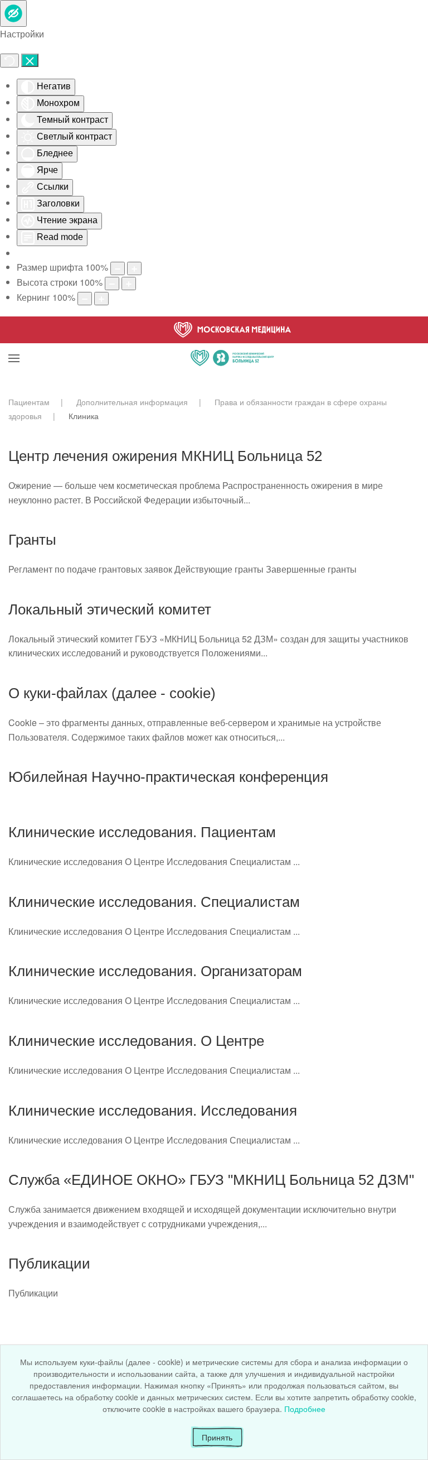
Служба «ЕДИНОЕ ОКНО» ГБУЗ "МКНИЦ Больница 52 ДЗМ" (211, 1179)
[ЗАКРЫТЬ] (29, 60)
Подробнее (304, 1408)
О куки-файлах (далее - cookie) (112, 693)
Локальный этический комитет (109, 609)
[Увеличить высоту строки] (128, 283)
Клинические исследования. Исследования (152, 1110)
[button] (14, 344)
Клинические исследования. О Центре (136, 1040)
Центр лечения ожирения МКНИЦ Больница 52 (165, 456)
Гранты (32, 539)
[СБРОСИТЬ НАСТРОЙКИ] (9, 61)
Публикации (49, 1263)
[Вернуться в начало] (232, 344)
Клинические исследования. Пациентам (142, 832)
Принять (217, 1437)
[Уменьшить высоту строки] (112, 283)
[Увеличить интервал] (101, 298)
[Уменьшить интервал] (84, 298)
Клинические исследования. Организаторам (155, 971)
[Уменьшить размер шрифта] (117, 268)
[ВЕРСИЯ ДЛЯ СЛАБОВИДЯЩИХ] (13, 13)
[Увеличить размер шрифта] (134, 268)
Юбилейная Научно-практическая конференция (168, 777)
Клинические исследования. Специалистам (154, 902)
